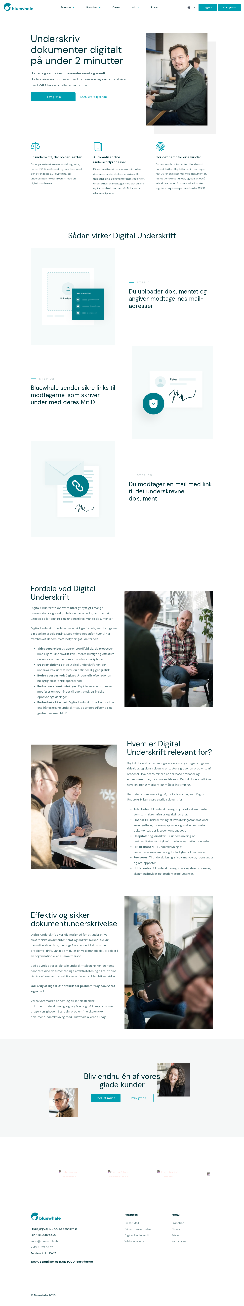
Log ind (207, 7)
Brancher (91, 7)
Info (134, 7)
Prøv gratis (229, 7)
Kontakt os (178, 1241)
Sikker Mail (131, 1223)
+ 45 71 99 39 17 (42, 1247)
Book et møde (105, 1098)
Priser (154, 7)
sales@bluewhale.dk (44, 1241)
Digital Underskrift (137, 1235)
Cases (116, 7)
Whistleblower (134, 1241)
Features (66, 7)
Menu (175, 1215)
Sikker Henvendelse (137, 1229)
